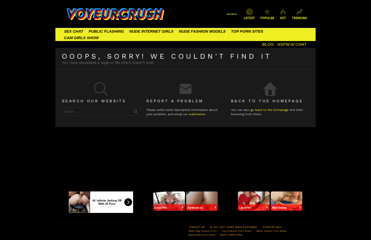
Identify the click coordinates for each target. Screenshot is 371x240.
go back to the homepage (270, 110)
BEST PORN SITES (231, 234)
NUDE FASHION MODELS (202, 31)
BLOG (268, 44)
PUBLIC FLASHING (106, 31)
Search (135, 112)
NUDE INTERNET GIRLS (151, 31)
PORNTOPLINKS (272, 227)
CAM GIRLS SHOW (81, 38)
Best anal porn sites (202, 234)
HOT (283, 18)
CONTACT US (197, 227)
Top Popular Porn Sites (236, 230)
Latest (249, 18)
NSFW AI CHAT (292, 44)
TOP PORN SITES (247, 31)
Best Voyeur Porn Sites (271, 230)
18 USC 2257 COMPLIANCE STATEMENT (233, 227)
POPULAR (267, 18)
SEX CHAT (73, 31)
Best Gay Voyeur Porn (203, 230)
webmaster (197, 114)
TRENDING (299, 18)
